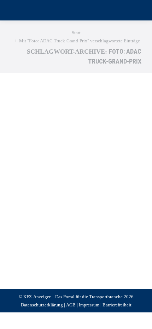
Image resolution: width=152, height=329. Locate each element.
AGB (71, 304)
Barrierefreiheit (117, 304)
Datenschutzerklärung (42, 304)
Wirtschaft (29, 220)
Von (61, 220)
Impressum (89, 304)
